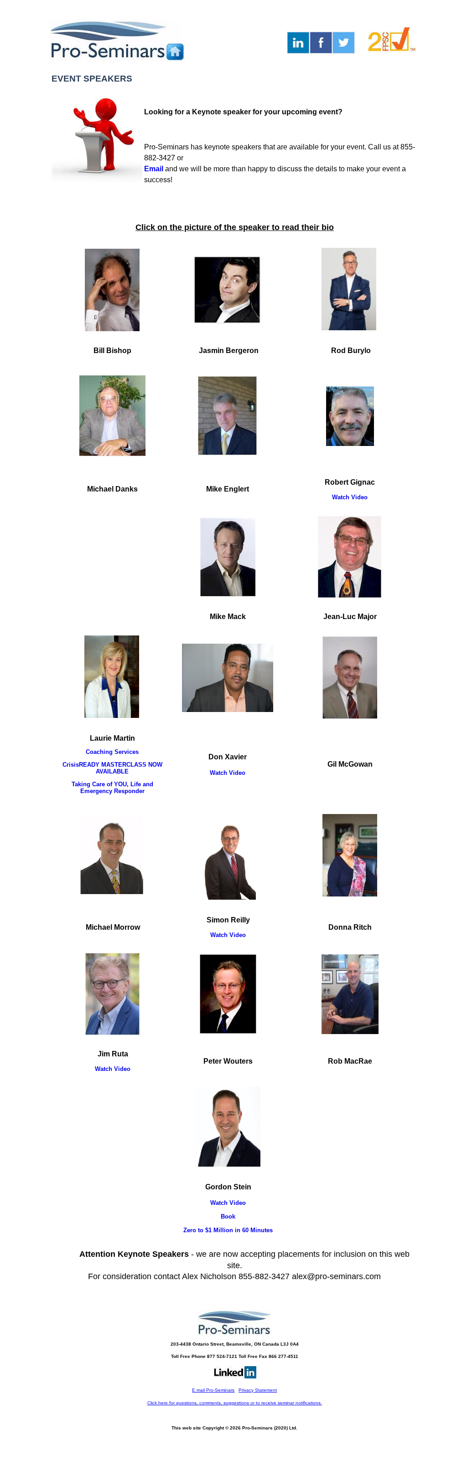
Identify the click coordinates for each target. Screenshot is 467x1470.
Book (228, 1216)
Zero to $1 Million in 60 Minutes (228, 1230)
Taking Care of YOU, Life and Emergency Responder (112, 787)
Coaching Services (112, 751)
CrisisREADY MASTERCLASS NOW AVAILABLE (112, 768)
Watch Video (350, 497)
